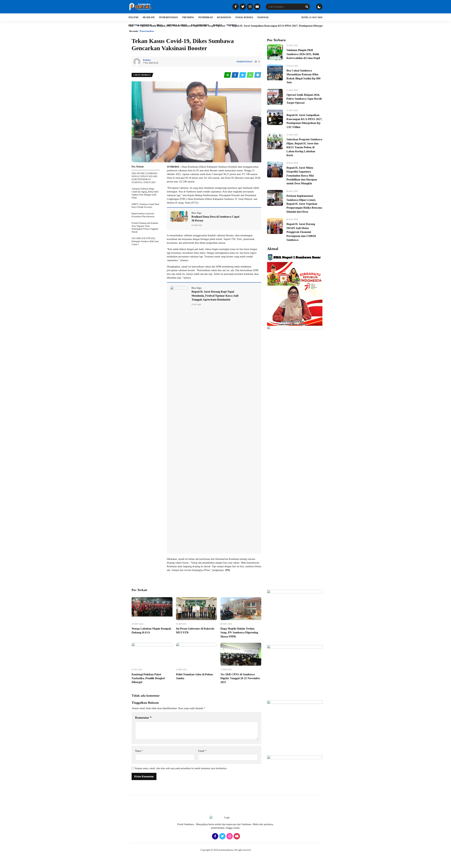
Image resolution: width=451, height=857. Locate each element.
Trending (188, 17)
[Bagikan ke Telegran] (257, 75)
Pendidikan (205, 17)
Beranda (133, 31)
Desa (160, 25)
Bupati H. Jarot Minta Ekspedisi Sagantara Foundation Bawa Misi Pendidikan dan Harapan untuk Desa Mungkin (301, 175)
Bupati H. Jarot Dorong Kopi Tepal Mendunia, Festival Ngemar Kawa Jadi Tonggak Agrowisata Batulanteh (214, 295)
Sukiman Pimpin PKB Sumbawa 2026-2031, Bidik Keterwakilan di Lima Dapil (303, 54)
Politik (133, 17)
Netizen (231, 25)
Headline (149, 17)
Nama (139, 751)
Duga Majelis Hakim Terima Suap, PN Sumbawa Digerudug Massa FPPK (239, 632)
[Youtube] (256, 7)
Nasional (263, 17)
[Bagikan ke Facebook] (235, 75)
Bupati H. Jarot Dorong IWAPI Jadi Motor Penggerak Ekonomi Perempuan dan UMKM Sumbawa (301, 232)
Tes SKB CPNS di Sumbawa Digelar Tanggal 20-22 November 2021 (240, 678)
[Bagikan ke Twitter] (243, 75)
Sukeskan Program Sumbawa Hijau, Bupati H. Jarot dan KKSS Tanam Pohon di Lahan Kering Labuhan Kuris (304, 147)
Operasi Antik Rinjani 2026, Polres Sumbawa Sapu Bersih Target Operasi (304, 98)
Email (202, 751)
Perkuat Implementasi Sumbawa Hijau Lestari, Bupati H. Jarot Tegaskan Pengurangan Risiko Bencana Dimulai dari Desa (304, 203)
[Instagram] (249, 7)
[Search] (307, 6)
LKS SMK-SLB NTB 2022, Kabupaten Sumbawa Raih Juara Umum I (145, 241)
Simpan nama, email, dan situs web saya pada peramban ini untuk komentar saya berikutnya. (181, 768)
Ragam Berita (200, 25)
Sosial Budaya (244, 17)
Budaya (217, 25)
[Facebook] (235, 7)
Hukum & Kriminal (140, 25)
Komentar (143, 717)
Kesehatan (224, 17)
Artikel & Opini (177, 25)
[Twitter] (242, 7)
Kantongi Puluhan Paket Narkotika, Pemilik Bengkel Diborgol (148, 678)
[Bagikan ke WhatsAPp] (250, 75)
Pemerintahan (168, 17)
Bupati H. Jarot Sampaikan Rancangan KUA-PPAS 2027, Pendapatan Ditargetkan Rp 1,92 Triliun (253, 25)
